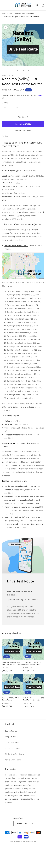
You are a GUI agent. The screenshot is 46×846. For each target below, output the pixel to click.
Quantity (5, 103)
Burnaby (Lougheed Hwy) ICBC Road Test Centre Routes (12, 663)
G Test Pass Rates (12, 742)
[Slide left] (17, 71)
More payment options (23, 130)
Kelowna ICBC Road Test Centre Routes (10, 699)
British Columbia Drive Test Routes (21, 14)
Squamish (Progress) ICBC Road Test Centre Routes (32, 663)
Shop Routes (10, 737)
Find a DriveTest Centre (14, 754)
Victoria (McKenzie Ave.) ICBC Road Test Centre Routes (33, 699)
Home (4, 14)
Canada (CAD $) (22, 823)
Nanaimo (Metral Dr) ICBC (16, 245)
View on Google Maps (16, 193)
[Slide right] (28, 71)
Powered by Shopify (31, 841)
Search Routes (11, 731)
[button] (3, 5)
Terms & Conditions (13, 760)
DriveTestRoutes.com (19, 841)
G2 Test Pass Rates (12, 748)
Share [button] (7, 136)
